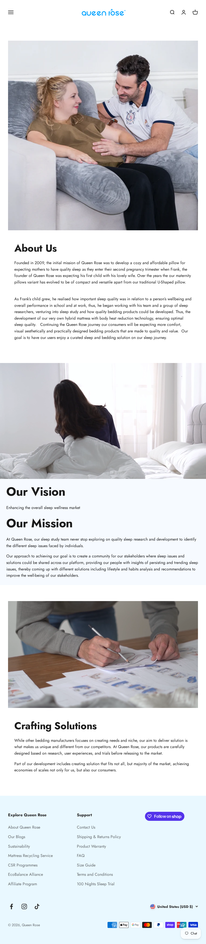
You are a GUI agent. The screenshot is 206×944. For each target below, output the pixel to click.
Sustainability (19, 846)
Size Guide (86, 865)
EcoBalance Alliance (25, 874)
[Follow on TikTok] (37, 906)
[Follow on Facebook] (11, 906)
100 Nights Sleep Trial (96, 884)
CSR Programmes (22, 865)
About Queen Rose (24, 827)
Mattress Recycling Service (30, 855)
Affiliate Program (22, 884)
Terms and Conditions (95, 874)
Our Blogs (16, 837)
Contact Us (86, 827)
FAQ (81, 855)
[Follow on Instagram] (24, 906)
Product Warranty (91, 846)
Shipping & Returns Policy (99, 837)
